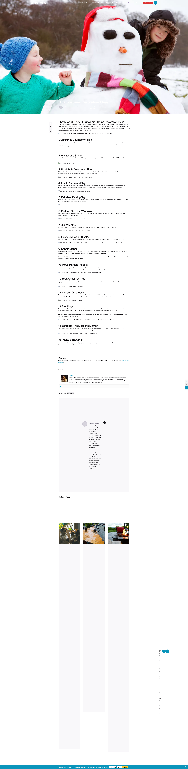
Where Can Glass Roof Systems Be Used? (160, 684)
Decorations (62, 98)
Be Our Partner (148, 3)
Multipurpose (70, 393)
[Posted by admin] (69, 533)
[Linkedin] (60, 386)
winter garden (69, 267)
